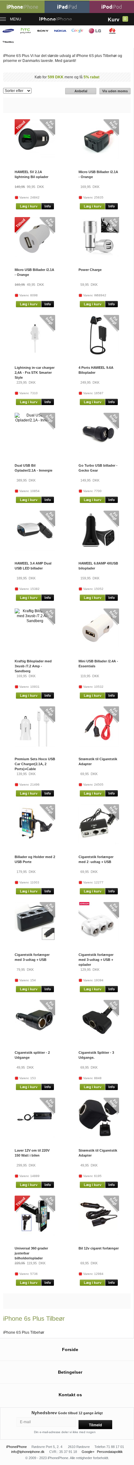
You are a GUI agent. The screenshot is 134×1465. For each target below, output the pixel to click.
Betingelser (70, 1372)
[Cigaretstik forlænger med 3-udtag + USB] (35, 941)
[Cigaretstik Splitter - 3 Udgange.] (99, 1039)
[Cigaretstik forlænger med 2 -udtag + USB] (99, 843)
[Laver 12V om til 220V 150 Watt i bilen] (35, 1137)
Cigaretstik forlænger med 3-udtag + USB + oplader (96, 959)
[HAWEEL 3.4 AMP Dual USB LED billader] (35, 549)
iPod (111, 7)
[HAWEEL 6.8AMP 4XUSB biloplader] (99, 548)
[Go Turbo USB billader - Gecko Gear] (99, 452)
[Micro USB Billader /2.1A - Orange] (99, 157)
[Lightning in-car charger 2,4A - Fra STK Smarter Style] (35, 351)
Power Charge (90, 270)
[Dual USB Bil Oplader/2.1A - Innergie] (35, 420)
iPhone (22, 7)
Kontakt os (70, 1394)
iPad (67, 7)
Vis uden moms (115, 91)
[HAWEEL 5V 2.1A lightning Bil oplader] (35, 158)
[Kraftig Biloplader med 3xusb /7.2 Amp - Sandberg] (35, 621)
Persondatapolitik (110, 1452)
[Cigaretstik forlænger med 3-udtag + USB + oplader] (99, 941)
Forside (70, 1349)
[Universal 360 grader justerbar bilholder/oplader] (35, 1235)
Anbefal (80, 91)
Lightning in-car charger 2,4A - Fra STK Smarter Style (35, 372)
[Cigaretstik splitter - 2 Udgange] (35, 1038)
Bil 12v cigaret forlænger (99, 1248)
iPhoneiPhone (16, 1447)
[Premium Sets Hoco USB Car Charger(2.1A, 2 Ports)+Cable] (35, 745)
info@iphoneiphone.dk (28, 1452)
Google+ (88, 1452)
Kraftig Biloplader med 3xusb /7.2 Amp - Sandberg (33, 666)
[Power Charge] (99, 256)
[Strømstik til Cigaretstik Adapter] (99, 745)
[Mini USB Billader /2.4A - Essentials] (99, 647)
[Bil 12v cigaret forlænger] (99, 1234)
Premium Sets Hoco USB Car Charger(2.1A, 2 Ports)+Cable (35, 764)
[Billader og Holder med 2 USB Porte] (35, 843)
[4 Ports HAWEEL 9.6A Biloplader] (99, 354)
